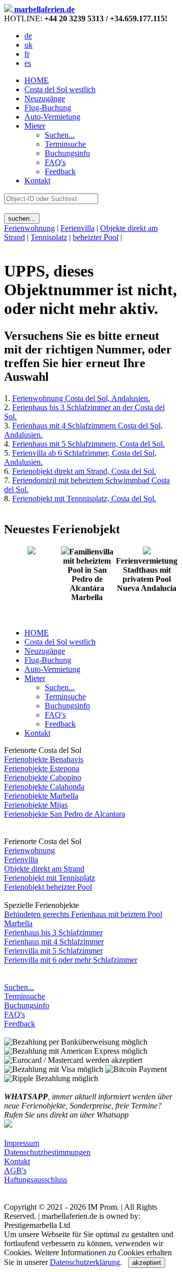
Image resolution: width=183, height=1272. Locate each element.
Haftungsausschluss (35, 1179)
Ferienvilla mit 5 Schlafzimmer (53, 950)
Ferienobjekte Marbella (41, 795)
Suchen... (19, 987)
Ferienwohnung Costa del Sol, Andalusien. (81, 398)
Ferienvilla (77, 228)
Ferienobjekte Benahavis (43, 759)
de (28, 35)
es (27, 63)
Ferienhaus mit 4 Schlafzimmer (54, 941)
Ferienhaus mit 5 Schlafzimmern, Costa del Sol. (88, 444)
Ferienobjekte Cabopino (42, 777)
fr (26, 54)
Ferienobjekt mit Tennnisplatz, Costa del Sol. (84, 498)
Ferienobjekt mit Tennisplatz (49, 877)
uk (28, 45)
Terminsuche (24, 996)
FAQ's (14, 1014)
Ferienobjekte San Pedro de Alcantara (64, 814)
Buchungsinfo (26, 1005)
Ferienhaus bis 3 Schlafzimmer (53, 932)
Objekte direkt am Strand (44, 868)
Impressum (21, 1143)
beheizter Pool (95, 237)
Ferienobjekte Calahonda (44, 786)
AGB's (15, 1170)
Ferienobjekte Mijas (36, 805)
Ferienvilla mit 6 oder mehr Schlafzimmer (70, 960)
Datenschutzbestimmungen (47, 1152)
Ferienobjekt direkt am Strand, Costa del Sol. (84, 471)
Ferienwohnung (29, 228)
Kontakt (37, 180)
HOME (36, 80)
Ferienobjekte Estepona (41, 768)
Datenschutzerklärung (85, 1262)
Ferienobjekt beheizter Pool (48, 887)
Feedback (19, 1023)
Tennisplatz (48, 237)
